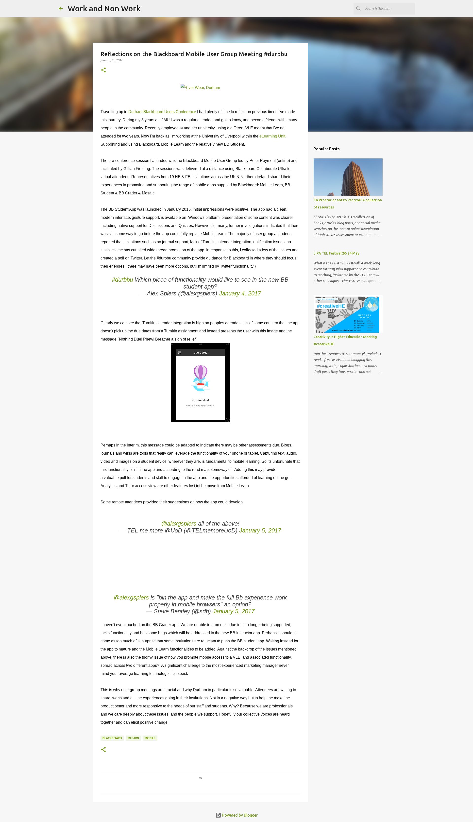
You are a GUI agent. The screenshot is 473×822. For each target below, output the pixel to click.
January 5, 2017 (260, 530)
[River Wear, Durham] (200, 88)
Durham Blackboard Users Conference (162, 112)
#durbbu (122, 279)
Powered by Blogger (239, 815)
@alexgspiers (178, 523)
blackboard (112, 738)
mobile (150, 738)
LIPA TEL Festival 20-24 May (336, 253)
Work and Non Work (104, 8)
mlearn (133, 738)
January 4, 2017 (240, 293)
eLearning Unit (271, 136)
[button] (103, 70)
